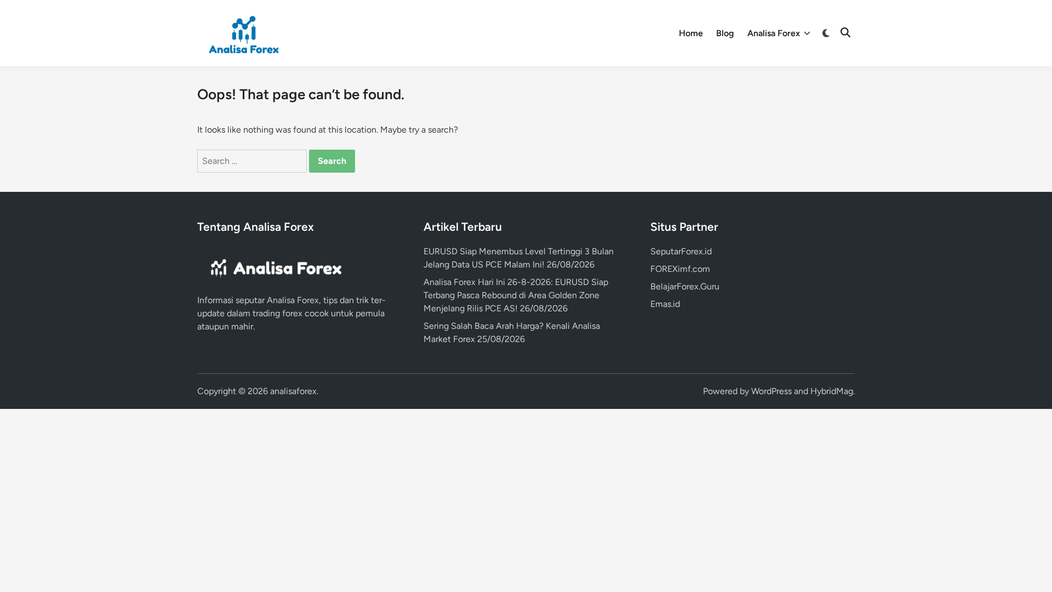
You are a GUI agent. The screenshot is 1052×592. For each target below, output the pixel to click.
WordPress (771, 391)
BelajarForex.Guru (684, 286)
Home (691, 33)
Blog (725, 33)
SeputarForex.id (681, 251)
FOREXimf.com (680, 269)
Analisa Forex (773, 33)
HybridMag (831, 391)
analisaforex (293, 391)
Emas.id (665, 304)
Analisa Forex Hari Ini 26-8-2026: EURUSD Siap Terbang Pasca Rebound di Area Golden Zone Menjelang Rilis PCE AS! (516, 295)
